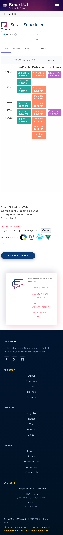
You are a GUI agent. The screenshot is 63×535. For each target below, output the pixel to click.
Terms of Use (31, 461)
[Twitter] (14, 359)
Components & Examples (31, 488)
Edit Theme (34, 39)
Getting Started (40, 287)
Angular (31, 413)
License (31, 391)
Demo (31, 375)
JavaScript (31, 429)
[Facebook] (6, 359)
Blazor (31, 434)
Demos (12, 14)
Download (32, 381)
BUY (3, 243)
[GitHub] (22, 359)
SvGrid (31, 502)
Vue (31, 424)
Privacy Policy (31, 466)
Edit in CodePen (18, 256)
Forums (31, 450)
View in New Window (11, 226)
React (31, 418)
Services (31, 397)
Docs (32, 386)
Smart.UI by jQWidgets (15, 519)
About (31, 456)
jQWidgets (32, 494)
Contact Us (31, 472)
